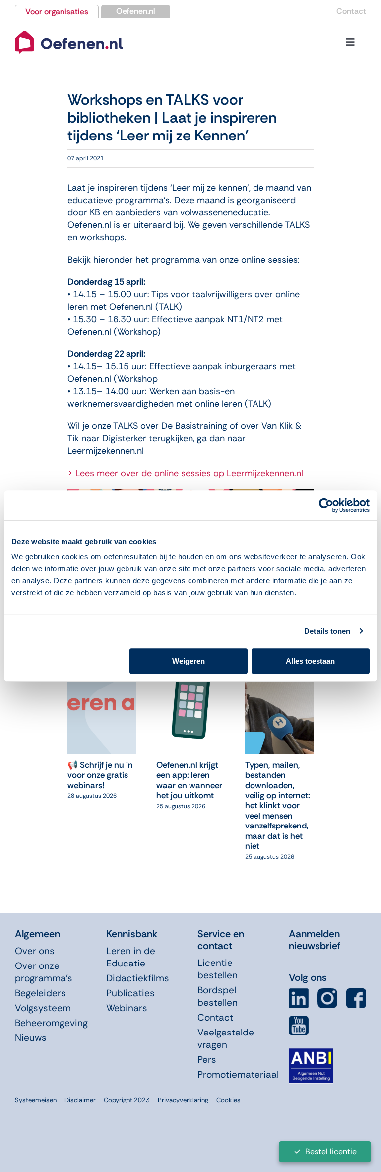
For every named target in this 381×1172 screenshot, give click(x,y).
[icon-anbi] (311, 1052)
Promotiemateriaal (238, 1074)
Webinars (126, 1008)
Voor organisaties (56, 11)
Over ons (35, 951)
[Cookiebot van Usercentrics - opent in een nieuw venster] (326, 505)
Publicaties (130, 993)
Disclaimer (80, 1100)
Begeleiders (40, 993)
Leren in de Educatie (130, 957)
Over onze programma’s (43, 972)
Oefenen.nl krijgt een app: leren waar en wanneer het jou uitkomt (189, 780)
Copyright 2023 (127, 1100)
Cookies (228, 1100)
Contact (351, 11)
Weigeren (188, 661)
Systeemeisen (36, 1100)
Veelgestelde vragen (225, 1038)
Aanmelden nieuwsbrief (314, 939)
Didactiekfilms (137, 978)
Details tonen (327, 631)
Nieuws (31, 1038)
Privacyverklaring (183, 1100)
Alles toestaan (310, 661)
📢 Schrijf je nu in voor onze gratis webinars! (100, 775)
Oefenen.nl (135, 11)
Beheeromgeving (51, 1023)
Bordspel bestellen (217, 996)
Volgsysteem (43, 1008)
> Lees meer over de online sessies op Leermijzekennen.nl (185, 473)
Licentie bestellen (217, 969)
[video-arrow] (69, 30)
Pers (206, 1059)
